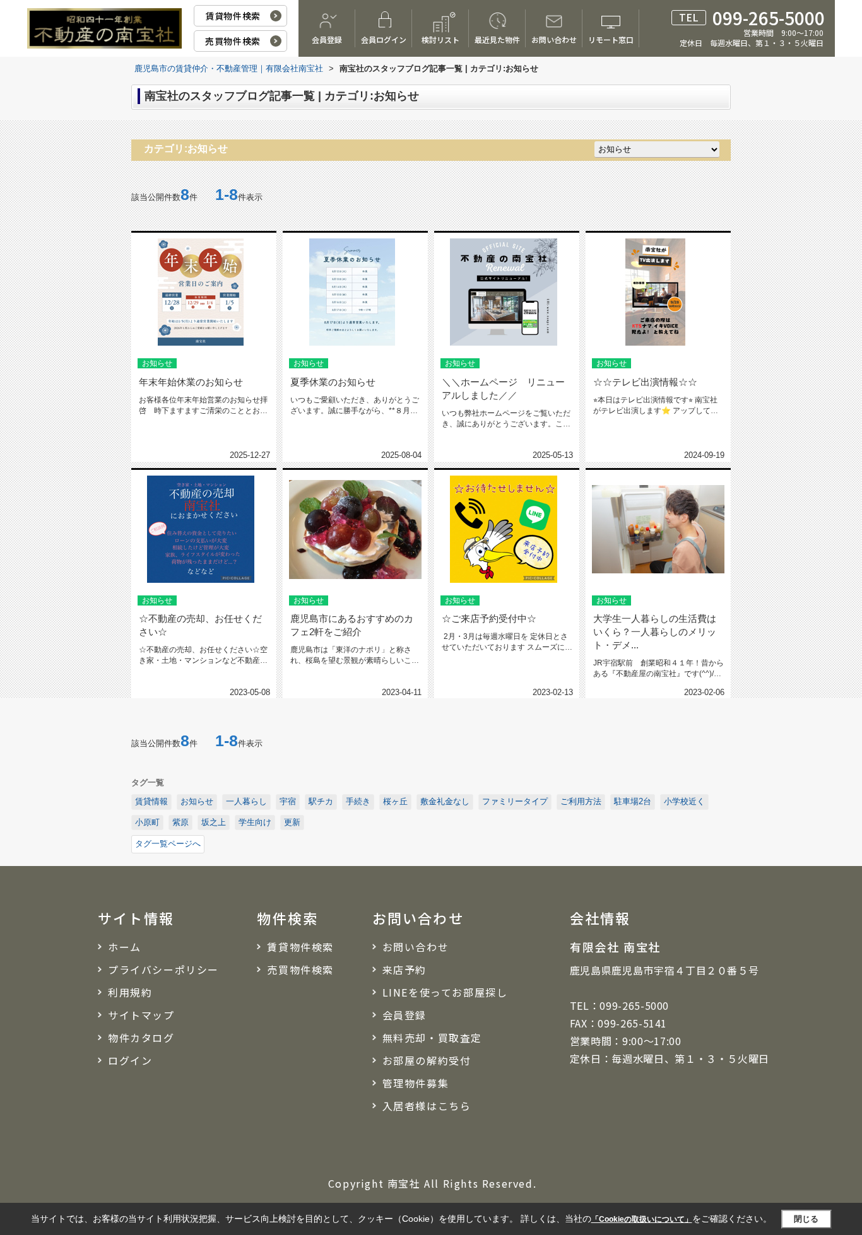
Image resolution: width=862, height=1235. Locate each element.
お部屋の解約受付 (426, 1060)
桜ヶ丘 (395, 801)
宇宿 (288, 801)
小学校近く (684, 801)
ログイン (130, 1060)
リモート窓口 (611, 39)
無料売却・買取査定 (432, 1037)
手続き (358, 801)
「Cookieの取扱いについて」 (641, 1219)
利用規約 (130, 992)
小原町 (147, 822)
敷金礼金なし (444, 801)
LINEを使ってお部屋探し (445, 992)
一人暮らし (246, 801)
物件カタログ (141, 1037)
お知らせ (196, 801)
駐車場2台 (632, 801)
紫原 (180, 822)
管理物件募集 (415, 1083)
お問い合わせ (554, 39)
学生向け (255, 822)
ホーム (124, 946)
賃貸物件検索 (232, 15)
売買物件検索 (232, 41)
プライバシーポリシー (163, 969)
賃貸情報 (151, 801)
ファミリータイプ (515, 801)
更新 (292, 822)
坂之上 (213, 822)
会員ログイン (383, 39)
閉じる (806, 1219)
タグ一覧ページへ (168, 843)
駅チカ (321, 801)
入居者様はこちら (426, 1105)
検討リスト (440, 39)
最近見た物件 (497, 39)
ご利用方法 (580, 801)
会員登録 (327, 39)
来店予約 (404, 969)
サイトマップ (141, 1014)
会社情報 (600, 918)
